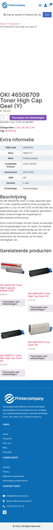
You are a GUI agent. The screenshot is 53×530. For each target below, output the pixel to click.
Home (2, 24)
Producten (13, 24)
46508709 (10, 130)
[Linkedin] (4, 512)
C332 (17, 127)
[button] (40, 5)
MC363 (26, 127)
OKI (33, 127)
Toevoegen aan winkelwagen (28, 117)
